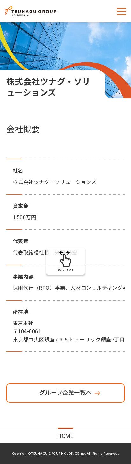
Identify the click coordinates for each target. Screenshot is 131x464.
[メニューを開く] (121, 11)
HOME (65, 436)
